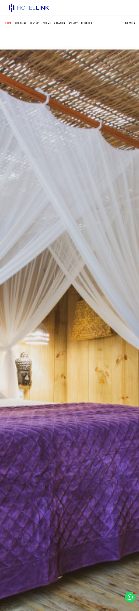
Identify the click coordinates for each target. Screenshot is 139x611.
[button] (130, 597)
